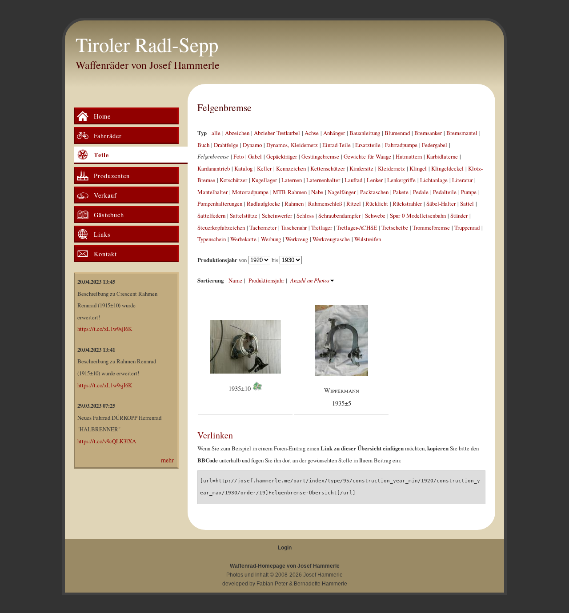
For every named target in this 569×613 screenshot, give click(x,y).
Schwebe (375, 215)
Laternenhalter (323, 180)
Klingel (418, 168)
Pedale (421, 192)
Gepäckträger (281, 156)
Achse (312, 133)
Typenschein (211, 239)
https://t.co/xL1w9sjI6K (104, 329)
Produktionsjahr (266, 280)
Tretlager (321, 227)
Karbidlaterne (442, 156)
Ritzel (353, 203)
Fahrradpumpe (401, 145)
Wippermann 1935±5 (341, 397)
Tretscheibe (394, 227)
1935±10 (240, 388)
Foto (238, 156)
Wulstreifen (367, 239)
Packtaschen (374, 192)
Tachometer (262, 227)
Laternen (291, 180)
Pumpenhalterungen (219, 203)
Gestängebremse (320, 156)
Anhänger (334, 133)
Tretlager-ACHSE (357, 227)
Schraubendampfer (339, 215)
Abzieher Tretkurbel (277, 133)
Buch (203, 145)
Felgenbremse (224, 107)
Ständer (459, 215)
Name (235, 280)
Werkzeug (296, 239)
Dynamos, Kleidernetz (292, 145)
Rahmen (294, 203)
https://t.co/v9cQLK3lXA (106, 441)
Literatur (462, 180)
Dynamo (252, 145)
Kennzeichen (291, 168)
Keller (264, 168)
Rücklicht (376, 203)
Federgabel (434, 145)
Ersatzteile (368, 145)
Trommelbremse (431, 227)
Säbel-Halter (441, 203)
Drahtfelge (226, 145)
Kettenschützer (327, 168)
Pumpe (469, 192)
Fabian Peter (272, 584)
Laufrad (353, 180)
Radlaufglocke (263, 203)
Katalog (243, 168)
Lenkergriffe (401, 180)
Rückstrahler (407, 203)
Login (285, 548)
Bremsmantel (461, 133)
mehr (167, 460)
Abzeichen (237, 133)
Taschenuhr (294, 227)
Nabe (317, 192)
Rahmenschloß (325, 203)
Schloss (305, 215)
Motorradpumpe (250, 192)
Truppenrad (467, 227)
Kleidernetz (391, 168)
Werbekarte (243, 239)
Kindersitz (361, 168)
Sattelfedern (211, 215)
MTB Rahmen (290, 192)
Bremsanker (428, 133)
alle (216, 133)
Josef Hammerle (323, 575)
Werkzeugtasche (331, 239)
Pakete (401, 192)
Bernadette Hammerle (320, 584)
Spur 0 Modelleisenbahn (418, 215)
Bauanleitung (364, 133)
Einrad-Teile (336, 145)
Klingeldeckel (447, 168)
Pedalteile (445, 192)
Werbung (271, 239)
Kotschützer (233, 180)
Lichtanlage (434, 180)
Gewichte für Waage (367, 156)
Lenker (375, 180)
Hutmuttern (409, 156)
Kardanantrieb (213, 168)
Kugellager (264, 180)
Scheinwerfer (277, 215)
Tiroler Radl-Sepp (147, 44)
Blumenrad (397, 133)
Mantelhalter (212, 192)
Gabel (255, 156)
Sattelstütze (243, 215)
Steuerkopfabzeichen (221, 227)
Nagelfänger (342, 192)
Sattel (467, 203)
